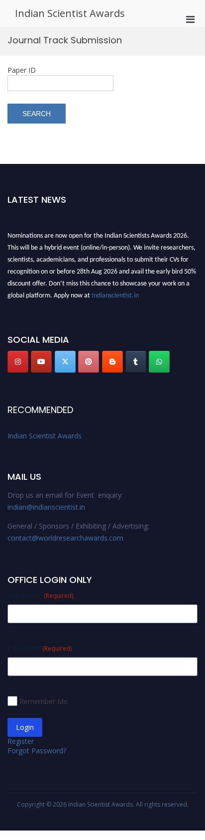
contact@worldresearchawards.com (65, 538)
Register (20, 741)
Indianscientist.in (115, 294)
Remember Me (43, 701)
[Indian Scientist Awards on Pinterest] (88, 362)
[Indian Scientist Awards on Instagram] (17, 362)
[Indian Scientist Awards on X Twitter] (65, 362)
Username (40, 595)
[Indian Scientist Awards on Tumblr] (135, 362)
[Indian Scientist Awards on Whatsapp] (159, 362)
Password (39, 648)
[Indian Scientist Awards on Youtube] (41, 362)
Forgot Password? (36, 750)
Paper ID (21, 70)
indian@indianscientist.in (46, 507)
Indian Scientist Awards (70, 13)
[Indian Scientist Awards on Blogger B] (112, 362)
